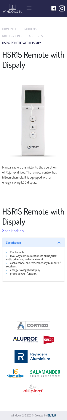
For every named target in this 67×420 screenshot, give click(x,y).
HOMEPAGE (9, 29)
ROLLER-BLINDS (12, 36)
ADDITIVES (36, 36)
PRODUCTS (30, 29)
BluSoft (51, 415)
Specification (13, 242)
